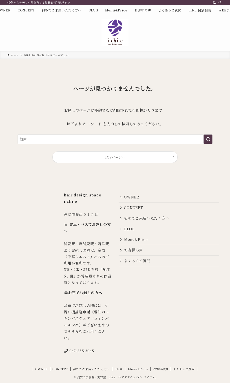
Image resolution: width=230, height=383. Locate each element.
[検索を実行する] (207, 139)
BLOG (129, 228)
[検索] (220, 2)
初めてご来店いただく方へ (146, 218)
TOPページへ (115, 157)
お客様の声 (133, 250)
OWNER (131, 197)
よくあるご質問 (137, 260)
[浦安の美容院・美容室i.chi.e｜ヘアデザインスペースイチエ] (115, 32)
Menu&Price (136, 239)
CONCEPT (133, 207)
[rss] (214, 2)
